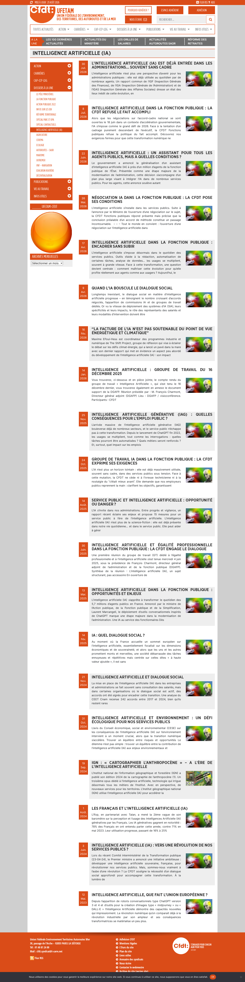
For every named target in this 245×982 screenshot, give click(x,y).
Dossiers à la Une (127, 29)
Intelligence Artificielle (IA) (49, 129)
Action (62, 29)
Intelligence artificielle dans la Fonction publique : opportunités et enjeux (152, 592)
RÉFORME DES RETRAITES (197, 41)
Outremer (40, 160)
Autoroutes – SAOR (45, 150)
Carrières (80, 29)
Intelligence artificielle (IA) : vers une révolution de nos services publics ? (152, 847)
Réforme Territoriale (46, 114)
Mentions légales (128, 943)
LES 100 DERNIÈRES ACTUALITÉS (59, 41)
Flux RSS (39, 958)
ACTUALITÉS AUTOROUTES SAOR (162, 41)
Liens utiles (125, 955)
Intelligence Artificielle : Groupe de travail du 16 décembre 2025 (152, 372)
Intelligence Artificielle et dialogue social (138, 677)
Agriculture (41, 134)
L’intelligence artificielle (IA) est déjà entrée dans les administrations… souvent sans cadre (152, 65)
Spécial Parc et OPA (45, 119)
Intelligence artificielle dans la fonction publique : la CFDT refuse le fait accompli (152, 110)
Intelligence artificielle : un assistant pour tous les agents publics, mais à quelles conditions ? (152, 155)
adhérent (170, 10)
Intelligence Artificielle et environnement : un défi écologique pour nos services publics (152, 720)
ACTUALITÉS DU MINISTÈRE (95, 41)
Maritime (40, 155)
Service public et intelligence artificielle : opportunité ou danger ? (152, 502)
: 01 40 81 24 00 (39, 947)
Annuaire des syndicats (131, 959)
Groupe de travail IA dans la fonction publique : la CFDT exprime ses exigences (152, 461)
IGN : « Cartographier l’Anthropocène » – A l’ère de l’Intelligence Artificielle (152, 765)
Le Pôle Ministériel (45, 94)
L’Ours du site (127, 947)
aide (213, 2)
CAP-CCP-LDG (101, 29)
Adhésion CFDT (127, 939)
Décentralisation (44, 175)
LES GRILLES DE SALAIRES (128, 41)
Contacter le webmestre (132, 967)
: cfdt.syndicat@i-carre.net (46, 951)
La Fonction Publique (46, 99)
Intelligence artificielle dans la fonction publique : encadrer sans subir (152, 244)
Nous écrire (125, 963)
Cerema (39, 139)
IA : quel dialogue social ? (118, 635)
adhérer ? (138, 10)
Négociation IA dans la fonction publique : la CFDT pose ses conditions (152, 200)
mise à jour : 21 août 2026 (47, 2)
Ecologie (40, 145)
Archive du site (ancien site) (134, 971)
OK (212, 977)
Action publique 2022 (46, 104)
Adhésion (201, 10)
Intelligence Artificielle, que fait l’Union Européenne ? (150, 895)
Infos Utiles (202, 29)
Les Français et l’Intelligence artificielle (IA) (140, 809)
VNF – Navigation (44, 165)
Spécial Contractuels (46, 124)
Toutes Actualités (43, 29)
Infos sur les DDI (44, 109)
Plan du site (126, 951)
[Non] (240, 977)
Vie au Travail (178, 29)
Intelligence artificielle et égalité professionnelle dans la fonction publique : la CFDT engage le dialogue (152, 547)
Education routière (45, 170)
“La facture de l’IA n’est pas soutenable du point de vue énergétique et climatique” (152, 331)
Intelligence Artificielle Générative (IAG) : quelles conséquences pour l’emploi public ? (152, 417)
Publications (153, 29)
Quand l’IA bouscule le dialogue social (132, 288)
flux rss (204, 2)
